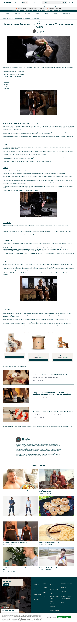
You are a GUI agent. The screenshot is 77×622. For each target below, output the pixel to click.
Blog (43, 589)
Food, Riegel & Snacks (45, 6)
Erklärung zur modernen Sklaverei (54, 590)
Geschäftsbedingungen (54, 596)
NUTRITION (24, 2)
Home (4, 18)
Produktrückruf (36, 599)
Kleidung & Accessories (45, 586)
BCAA (5, 77)
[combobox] (54, 2)
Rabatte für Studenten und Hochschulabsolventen (66, 597)
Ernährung (27, 13)
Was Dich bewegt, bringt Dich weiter (66, 601)
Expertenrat (56, 6)
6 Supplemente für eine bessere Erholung (13, 76)
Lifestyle (46, 13)
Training (7, 13)
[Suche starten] (43, 2)
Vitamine (37, 6)
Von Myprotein (40, 31)
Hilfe (34, 589)
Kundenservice (36, 584)
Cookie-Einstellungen (6, 605)
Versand (35, 597)
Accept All (67, 617)
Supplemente (31, 6)
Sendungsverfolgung (37, 594)
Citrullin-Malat (7, 84)
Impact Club (63, 594)
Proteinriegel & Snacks (45, 593)
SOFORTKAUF (14, 357)
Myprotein (42, 380)
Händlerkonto (52, 598)
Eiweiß (5, 80)
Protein (26, 6)
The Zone (7, 18)
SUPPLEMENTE (38, 21)
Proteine (44, 583)
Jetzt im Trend (21, 6)
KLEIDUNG (33, 2)
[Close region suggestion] (18, 610)
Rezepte (37, 13)
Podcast (55, 13)
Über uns (51, 584)
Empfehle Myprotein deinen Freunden (66, 584)
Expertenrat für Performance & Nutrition (54, 609)
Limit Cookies (60, 617)
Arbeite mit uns (52, 603)
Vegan (52, 6)
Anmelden (6, 584)
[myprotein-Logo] (9, 2)
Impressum (52, 601)
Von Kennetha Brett (49, 493)
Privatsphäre (52, 593)
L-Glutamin (6, 82)
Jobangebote (52, 606)
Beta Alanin (6, 88)
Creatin (5, 86)
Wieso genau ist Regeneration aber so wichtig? (14, 74)
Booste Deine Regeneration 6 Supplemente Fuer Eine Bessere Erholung (27, 18)
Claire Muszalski (42, 399)
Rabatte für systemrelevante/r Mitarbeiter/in (67, 590)
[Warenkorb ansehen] (72, 2)
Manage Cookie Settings (51, 617)
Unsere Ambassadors (67, 13)
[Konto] (69, 2)
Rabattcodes (63, 587)
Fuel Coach (64, 2)
